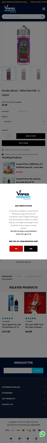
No (16, 249)
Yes (30, 249)
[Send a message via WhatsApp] (42, 434)
